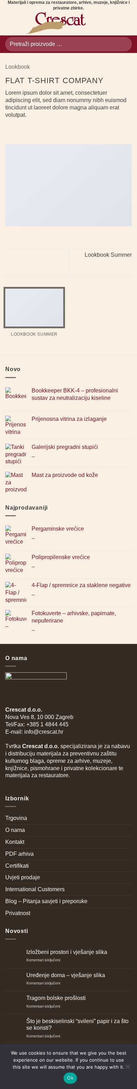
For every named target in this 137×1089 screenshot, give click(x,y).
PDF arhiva (19, 854)
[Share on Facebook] (18, 129)
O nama (15, 830)
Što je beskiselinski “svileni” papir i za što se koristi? (77, 1024)
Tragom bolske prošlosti (56, 998)
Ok (70, 1078)
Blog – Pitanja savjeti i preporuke (46, 901)
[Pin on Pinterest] (44, 129)
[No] (127, 1068)
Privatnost (17, 913)
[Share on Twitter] (27, 129)
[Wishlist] (102, 23)
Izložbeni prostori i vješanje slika (66, 952)
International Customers (35, 889)
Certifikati (17, 866)
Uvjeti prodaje (22, 877)
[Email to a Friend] (35, 129)
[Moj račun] (114, 23)
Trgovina (16, 818)
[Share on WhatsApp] (9, 129)
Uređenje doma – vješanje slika (65, 975)
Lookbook (17, 67)
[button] (9, 23)
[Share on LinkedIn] (52, 129)
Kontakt (14, 842)
